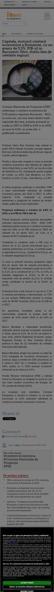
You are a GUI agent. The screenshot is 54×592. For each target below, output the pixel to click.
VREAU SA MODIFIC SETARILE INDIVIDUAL (27, 587)
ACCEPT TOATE (27, 583)
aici (23, 554)
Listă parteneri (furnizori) (9, 578)
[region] (27, 559)
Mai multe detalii (13, 543)
